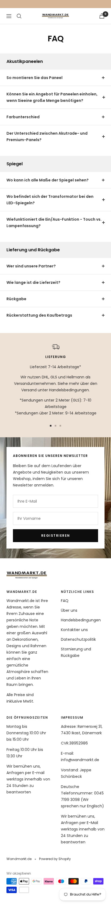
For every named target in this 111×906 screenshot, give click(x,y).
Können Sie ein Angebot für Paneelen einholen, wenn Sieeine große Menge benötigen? (52, 97)
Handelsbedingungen (81, 620)
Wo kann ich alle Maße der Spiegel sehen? (47, 180)
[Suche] (19, 16)
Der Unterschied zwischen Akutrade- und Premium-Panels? (47, 136)
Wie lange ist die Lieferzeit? (33, 282)
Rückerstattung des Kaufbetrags (39, 315)
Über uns (69, 610)
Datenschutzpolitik (78, 639)
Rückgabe (16, 299)
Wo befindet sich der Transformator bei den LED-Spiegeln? (49, 200)
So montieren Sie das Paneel (34, 77)
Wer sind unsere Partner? (31, 266)
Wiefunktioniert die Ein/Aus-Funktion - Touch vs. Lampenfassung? (54, 222)
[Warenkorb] (102, 16)
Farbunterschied (23, 117)
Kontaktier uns (74, 629)
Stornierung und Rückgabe (76, 652)
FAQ (64, 600)
